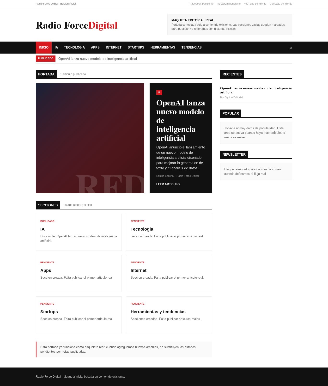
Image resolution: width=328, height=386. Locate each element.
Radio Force (77, 25)
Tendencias (192, 47)
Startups (136, 47)
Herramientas (163, 47)
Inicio (44, 47)
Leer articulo (168, 184)
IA (56, 47)
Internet (113, 47)
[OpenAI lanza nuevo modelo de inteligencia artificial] (90, 138)
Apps (95, 47)
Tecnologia (74, 47)
